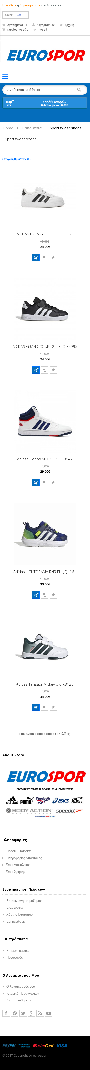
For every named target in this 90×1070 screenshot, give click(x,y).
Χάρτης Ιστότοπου (19, 914)
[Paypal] (9, 1045)
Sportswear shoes (66, 127)
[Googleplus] (32, 1013)
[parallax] (45, 795)
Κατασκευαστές (17, 951)
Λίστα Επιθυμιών (18, 1000)
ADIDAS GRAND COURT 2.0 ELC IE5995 (45, 346)
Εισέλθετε (9, 5)
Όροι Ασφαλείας (18, 865)
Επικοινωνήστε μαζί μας (24, 901)
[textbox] (45, 90)
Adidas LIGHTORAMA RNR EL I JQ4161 (45, 571)
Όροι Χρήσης (15, 872)
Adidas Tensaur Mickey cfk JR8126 (45, 684)
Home (8, 127)
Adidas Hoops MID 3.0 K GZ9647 (45, 458)
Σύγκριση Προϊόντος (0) (16, 159)
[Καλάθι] (36, 257)
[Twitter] (23, 1013)
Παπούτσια (32, 127)
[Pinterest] (14, 1013)
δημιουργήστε (30, 5)
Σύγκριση (44, 257)
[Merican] (24, 1045)
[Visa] (61, 1045)
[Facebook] (6, 1013)
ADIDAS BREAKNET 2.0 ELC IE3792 (45, 233)
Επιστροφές (15, 907)
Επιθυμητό (53, 257)
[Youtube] (48, 1013)
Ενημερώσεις (16, 921)
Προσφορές (14, 957)
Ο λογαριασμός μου (20, 986)
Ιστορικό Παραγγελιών (22, 993)
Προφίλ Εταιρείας (19, 851)
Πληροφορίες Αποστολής (24, 858)
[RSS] (40, 1013)
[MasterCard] (43, 1045)
